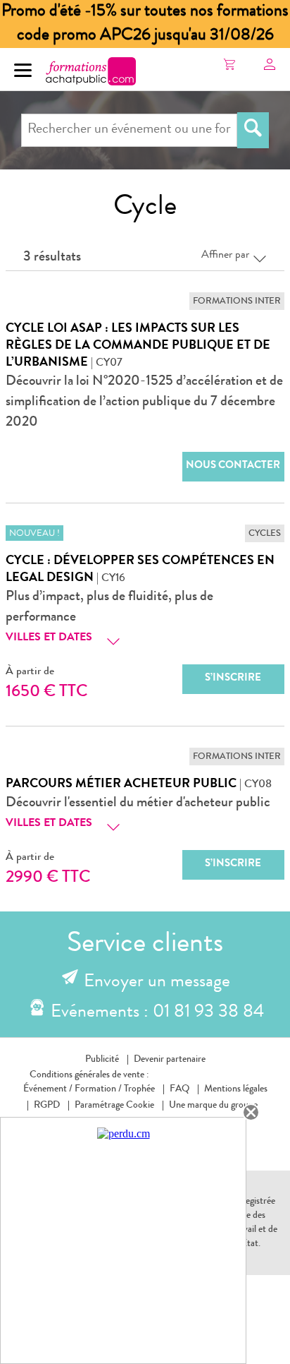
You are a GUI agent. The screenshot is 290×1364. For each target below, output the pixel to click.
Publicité (102, 1060)
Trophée (139, 1089)
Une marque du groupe (213, 1106)
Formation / (98, 1089)
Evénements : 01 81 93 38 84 (157, 1013)
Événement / (47, 1089)
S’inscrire (233, 679)
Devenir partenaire (170, 1060)
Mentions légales (235, 1089)
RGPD (47, 1106)
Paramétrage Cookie (114, 1106)
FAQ (179, 1089)
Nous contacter (233, 466)
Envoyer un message (157, 983)
